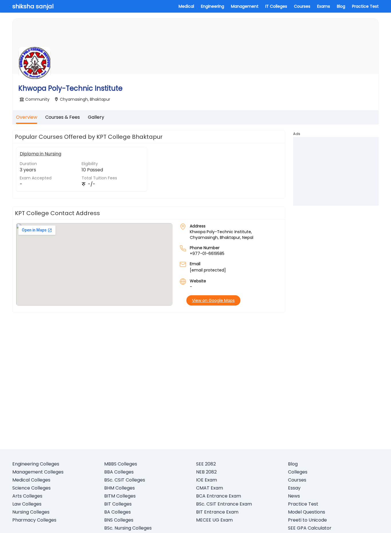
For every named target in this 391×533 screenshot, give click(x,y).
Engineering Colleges (35, 464)
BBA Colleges (119, 472)
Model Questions (306, 512)
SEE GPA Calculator (309, 528)
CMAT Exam (209, 488)
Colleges (297, 472)
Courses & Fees (62, 117)
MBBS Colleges (120, 464)
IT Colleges (276, 6)
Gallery (96, 117)
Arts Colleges (27, 496)
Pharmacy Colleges (34, 520)
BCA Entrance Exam (218, 496)
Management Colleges (38, 472)
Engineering (212, 6)
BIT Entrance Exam (217, 512)
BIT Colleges (118, 504)
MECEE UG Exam (214, 520)
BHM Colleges (119, 488)
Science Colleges (31, 488)
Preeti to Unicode (307, 520)
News (294, 496)
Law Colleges (27, 504)
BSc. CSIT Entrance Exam (224, 504)
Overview (26, 117)
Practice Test (365, 6)
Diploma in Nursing (40, 153)
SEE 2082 (206, 464)
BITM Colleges (120, 496)
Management (244, 6)
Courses (302, 6)
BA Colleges (117, 512)
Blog (341, 6)
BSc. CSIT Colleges (124, 480)
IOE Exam (206, 480)
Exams (323, 6)
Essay (294, 488)
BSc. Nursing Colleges (128, 528)
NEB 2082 (206, 472)
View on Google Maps (213, 300)
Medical (186, 6)
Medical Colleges (31, 480)
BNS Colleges (118, 520)
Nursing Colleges (31, 512)
